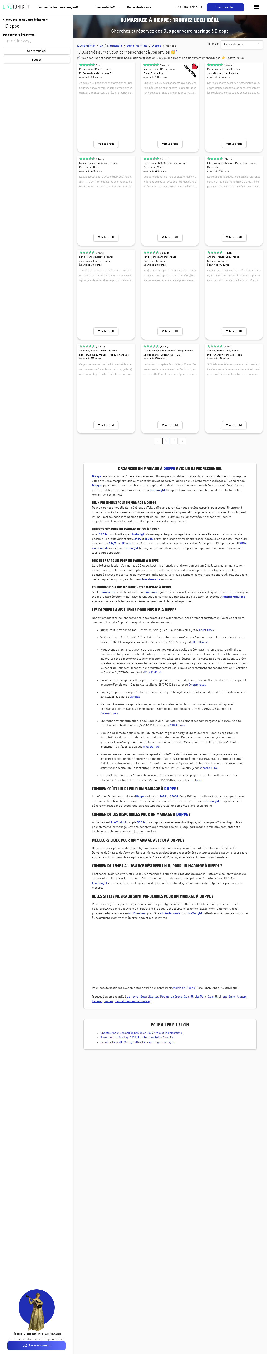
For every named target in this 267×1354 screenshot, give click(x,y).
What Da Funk (152, 672)
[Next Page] (182, 441)
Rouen (108, 1001)
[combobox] (36, 26)
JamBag (135, 696)
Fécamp (97, 1001)
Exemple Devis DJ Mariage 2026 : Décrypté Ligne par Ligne (137, 1042)
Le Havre (133, 996)
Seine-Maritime (136, 45)
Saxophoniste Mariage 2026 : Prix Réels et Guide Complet (137, 1037)
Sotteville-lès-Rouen (154, 996)
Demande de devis (139, 7)
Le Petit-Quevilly (207, 996)
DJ (101, 45)
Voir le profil (106, 143)
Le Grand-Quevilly (182, 996)
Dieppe (156, 45)
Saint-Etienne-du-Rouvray (132, 1001)
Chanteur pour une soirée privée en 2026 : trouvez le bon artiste (141, 1033)
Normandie (114, 45)
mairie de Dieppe (184, 988)
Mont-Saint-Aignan (233, 996)
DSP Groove (207, 630)
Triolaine (196, 780)
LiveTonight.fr (86, 45)
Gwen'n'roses (197, 684)
